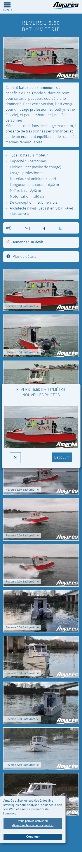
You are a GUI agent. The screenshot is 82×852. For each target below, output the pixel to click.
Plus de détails (24, 256)
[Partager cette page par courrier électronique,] (21, 227)
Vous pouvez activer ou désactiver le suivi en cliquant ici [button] (33, 823)
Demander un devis (28, 241)
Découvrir (62, 457)
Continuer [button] (33, 836)
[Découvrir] (41, 430)
